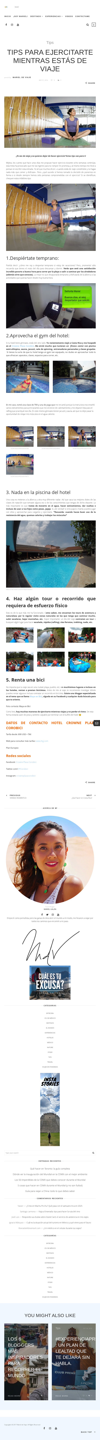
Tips (50, 42)
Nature (50, 1047)
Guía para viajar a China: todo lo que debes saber (50, 1191)
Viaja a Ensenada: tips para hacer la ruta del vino (59, 1211)
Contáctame (82, 16)
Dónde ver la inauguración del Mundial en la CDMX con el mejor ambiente (50, 1174)
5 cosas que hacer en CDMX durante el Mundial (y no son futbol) (50, 1185)
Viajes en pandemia (50, 1067)
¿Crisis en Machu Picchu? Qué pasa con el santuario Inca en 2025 (54, 1206)
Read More (61, 1396)
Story (50, 1052)
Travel (50, 1062)
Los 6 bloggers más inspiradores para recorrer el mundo (25, 1357)
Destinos (35, 16)
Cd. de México (50, 1018)
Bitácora (50, 1013)
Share (91, 83)
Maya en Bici (36, 696)
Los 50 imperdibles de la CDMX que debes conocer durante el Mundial (50, 1179)
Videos (69, 16)
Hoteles (50, 1038)
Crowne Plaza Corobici (23, 346)
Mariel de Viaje (22, 77)
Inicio (7, 16)
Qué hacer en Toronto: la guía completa (50, 1168)
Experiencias (53, 16)
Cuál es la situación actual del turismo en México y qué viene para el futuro (59, 1222)
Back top (86, 1432)
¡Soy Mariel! (20, 16)
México (50, 1042)
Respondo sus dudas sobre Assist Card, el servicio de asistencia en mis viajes (55, 1217)
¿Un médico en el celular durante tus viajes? (63, 1228)
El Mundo (50, 1028)
